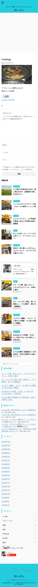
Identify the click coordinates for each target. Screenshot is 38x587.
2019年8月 (6, 501)
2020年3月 (6, 475)
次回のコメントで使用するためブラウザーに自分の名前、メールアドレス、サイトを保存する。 (18, 168)
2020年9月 (6, 453)
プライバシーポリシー (15, 571)
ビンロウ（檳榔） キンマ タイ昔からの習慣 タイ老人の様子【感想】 (24, 320)
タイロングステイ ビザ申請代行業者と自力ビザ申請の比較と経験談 (24, 221)
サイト (5, 160)
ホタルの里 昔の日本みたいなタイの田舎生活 (19, 410)
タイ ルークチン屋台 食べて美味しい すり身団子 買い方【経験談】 (24, 304)
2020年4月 (6, 472)
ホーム (6, 569)
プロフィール (14, 569)
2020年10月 (6, 449)
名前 (5, 145)
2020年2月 (6, 479)
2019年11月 (6, 490)
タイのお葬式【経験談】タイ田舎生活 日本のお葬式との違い (19, 398)
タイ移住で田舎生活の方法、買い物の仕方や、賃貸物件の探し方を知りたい (24, 191)
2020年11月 (6, 445)
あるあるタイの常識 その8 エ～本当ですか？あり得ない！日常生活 (24, 337)
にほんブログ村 (8, 100)
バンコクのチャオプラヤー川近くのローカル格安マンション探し (24, 206)
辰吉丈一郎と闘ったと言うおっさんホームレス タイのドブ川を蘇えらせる (24, 250)
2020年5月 (6, 468)
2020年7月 (6, 460)
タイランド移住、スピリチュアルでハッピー (19, 580)
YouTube (23, 569)
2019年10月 (6, 494)
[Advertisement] (19, 32)
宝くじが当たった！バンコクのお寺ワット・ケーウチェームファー (24, 235)
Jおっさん (19, 10)
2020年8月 (6, 457)
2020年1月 (6, 483)
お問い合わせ (28, 571)
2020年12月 (6, 442)
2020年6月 (6, 464)
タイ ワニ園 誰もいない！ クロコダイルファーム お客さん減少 (24, 287)
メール (5, 152)
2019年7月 (5, 505)
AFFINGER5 (19, 584)
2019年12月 (6, 486)
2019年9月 (6, 498)
